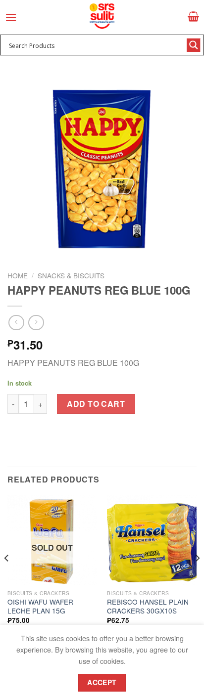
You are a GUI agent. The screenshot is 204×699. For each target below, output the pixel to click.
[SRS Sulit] (102, 16)
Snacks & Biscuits (71, 275)
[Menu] (11, 17)
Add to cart (96, 403)
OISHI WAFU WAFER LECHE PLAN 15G (40, 606)
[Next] (197, 577)
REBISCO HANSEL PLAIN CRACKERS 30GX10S (148, 606)
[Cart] (193, 16)
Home (17, 275)
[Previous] (7, 577)
